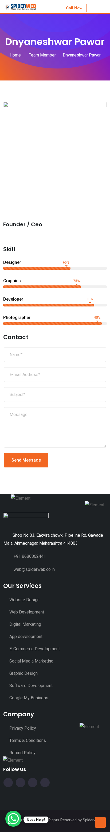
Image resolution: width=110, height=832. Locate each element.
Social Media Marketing (31, 661)
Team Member (42, 55)
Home (15, 55)
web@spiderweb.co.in (34, 569)
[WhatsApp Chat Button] (13, 819)
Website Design (24, 599)
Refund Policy (22, 752)
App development (25, 636)
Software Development (31, 685)
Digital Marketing (25, 624)
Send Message (26, 460)
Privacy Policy (22, 728)
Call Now (74, 8)
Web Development (26, 612)
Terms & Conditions (27, 740)
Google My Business (28, 697)
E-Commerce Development (34, 648)
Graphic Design (23, 673)
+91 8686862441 (30, 556)
